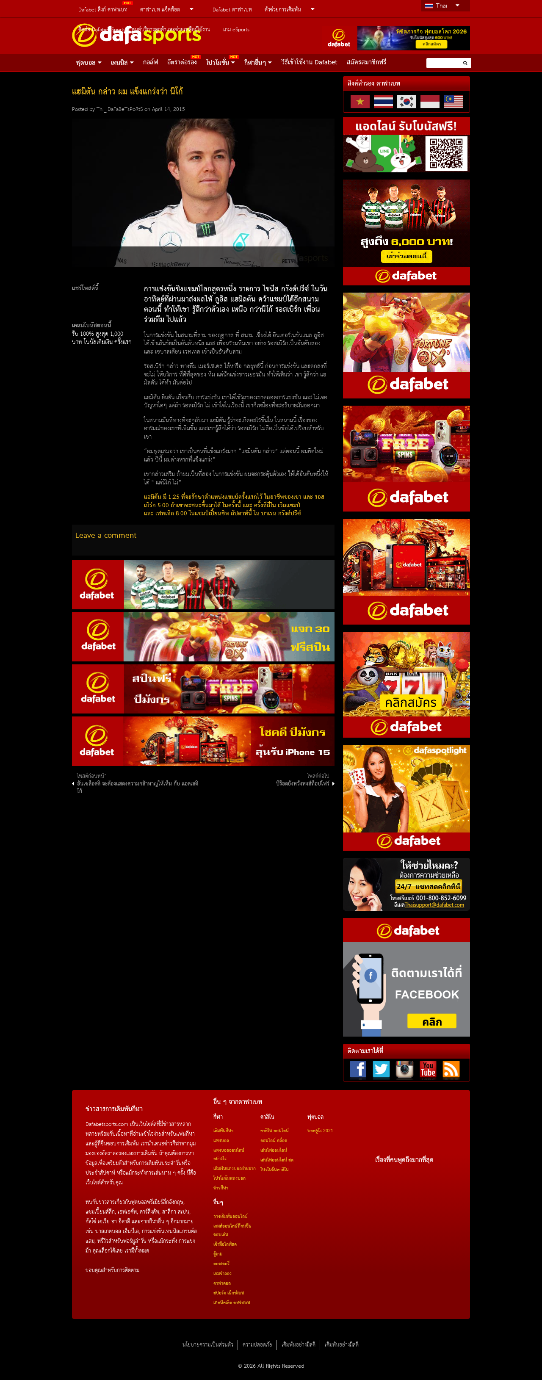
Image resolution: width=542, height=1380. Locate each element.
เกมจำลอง (222, 1273)
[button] (465, 63)
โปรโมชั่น (217, 63)
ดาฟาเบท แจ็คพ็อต (160, 10)
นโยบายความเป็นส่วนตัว (208, 1345)
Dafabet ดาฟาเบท (232, 10)
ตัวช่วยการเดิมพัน (283, 10)
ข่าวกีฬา (220, 1188)
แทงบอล (221, 1141)
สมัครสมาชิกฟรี (366, 63)
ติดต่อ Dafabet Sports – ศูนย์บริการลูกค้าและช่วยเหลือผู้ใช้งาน (144, 30)
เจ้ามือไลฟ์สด (225, 1244)
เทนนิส (119, 63)
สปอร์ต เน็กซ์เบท (228, 1293)
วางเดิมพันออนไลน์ (230, 1216)
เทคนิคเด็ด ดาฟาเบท (231, 1303)
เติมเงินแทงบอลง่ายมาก (234, 1168)
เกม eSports (236, 30)
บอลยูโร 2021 (320, 1131)
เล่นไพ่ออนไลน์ (273, 1150)
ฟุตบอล (86, 63)
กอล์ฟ (150, 63)
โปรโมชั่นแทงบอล (229, 1178)
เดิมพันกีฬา (223, 1131)
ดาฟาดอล (222, 1283)
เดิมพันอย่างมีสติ (298, 1345)
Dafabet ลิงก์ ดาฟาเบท (102, 10)
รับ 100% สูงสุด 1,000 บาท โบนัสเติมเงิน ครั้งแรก (102, 338)
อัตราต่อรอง (182, 63)
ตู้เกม (217, 1254)
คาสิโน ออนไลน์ (274, 1131)
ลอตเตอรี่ (221, 1264)
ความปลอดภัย (257, 1345)
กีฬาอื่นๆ (255, 63)
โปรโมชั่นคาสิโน (274, 1170)
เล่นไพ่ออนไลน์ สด (276, 1160)
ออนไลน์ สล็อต (273, 1141)
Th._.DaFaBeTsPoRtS (120, 109)
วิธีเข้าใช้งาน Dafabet (309, 63)
